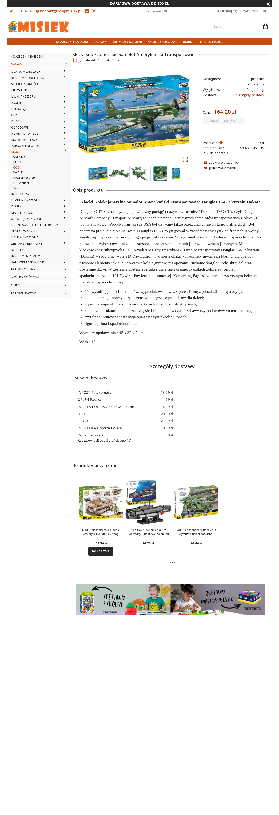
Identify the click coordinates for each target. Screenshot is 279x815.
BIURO (187, 42)
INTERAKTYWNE (22, 194)
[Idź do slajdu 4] (160, 173)
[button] (66, 56)
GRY (14, 115)
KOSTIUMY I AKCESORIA (27, 78)
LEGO (17, 162)
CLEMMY (19, 157)
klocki (105, 60)
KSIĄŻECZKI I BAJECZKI (72, 42)
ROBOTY (17, 250)
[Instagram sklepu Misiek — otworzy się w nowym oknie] (94, 11)
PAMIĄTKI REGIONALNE (27, 262)
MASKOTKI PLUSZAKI (25, 140)
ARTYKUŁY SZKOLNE (128, 42)
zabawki (89, 60)
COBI (16, 167)
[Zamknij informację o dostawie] (268, 4)
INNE (16, 188)
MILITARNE (19, 90)
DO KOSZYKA (100, 551)
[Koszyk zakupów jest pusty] (265, 27)
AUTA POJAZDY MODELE (28, 219)
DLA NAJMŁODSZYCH (25, 71)
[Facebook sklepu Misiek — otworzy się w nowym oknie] (87, 11)
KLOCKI (16, 152)
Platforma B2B (156, 11)
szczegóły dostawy (250, 95)
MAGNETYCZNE (24, 178)
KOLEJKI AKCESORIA (24, 237)
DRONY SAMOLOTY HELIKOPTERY (34, 225)
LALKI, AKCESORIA (23, 96)
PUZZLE (16, 121)
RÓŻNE (16, 102)
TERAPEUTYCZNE (210, 42)
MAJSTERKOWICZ (23, 213)
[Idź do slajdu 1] (98, 173)
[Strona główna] (76, 60)
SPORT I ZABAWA (23, 231)
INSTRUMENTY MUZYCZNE (29, 256)
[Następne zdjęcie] (184, 114)
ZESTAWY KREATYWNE (26, 243)
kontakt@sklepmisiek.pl (60, 11)
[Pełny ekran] (185, 159)
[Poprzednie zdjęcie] (83, 114)
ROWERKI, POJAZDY (24, 133)
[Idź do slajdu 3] (139, 173)
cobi (118, 60)
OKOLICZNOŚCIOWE (162, 42)
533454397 (23, 11)
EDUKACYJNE (20, 109)
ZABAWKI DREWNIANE (26, 146)
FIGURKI (16, 206)
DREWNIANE (21, 183)
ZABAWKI (100, 42)
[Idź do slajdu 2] (119, 173)
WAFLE (18, 172)
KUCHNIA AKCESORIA (25, 200)
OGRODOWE (19, 127)
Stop (171, 563)
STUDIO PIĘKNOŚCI (24, 84)
